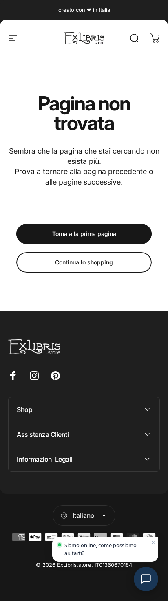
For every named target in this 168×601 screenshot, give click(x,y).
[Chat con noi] (146, 579)
